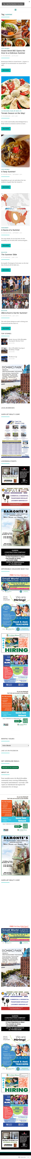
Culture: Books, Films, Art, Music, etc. (11, 111)
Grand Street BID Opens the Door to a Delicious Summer (13, 52)
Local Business (5, 48)
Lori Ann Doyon (7, 174)
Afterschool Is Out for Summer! (14, 313)
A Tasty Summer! (8, 172)
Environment (4, 227)
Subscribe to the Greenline (10, 767)
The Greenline (6, 55)
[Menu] (15, 10)
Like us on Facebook (9, 750)
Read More (6, 70)
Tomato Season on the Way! (13, 113)
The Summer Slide (9, 254)
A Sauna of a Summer (10, 230)
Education (4, 252)
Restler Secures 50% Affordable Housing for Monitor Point (17, 340)
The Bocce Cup (13, 357)
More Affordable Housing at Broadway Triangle (17, 348)
